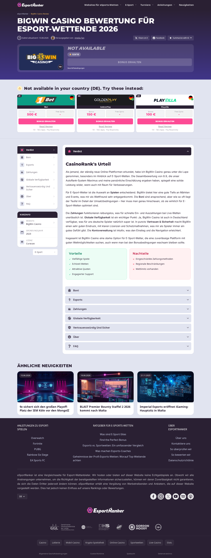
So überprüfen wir (181, 449)
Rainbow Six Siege (37, 454)
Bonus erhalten (129, 62)
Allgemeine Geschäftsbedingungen (53, 553)
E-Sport (129, 4)
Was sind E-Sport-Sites (113, 434)
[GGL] (62, 527)
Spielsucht (131, 553)
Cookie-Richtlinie (97, 553)
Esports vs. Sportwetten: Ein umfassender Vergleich (113, 445)
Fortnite (37, 443)
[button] (128, 151)
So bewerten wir (181, 454)
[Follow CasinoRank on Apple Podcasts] (191, 496)
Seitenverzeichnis (165, 553)
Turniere (145, 4)
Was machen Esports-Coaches (113, 451)
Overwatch (37, 438)
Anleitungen (164, 4)
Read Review (46, 126)
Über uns (181, 438)
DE (20, 496)
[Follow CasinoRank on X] (168, 496)
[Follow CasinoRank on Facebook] (153, 496)
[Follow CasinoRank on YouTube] (176, 496)
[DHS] (104, 527)
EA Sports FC (37, 460)
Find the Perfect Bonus (113, 440)
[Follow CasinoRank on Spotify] (183, 496)
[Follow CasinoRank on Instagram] (161, 496)
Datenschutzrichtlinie (181, 460)
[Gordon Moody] (139, 527)
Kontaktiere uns (181, 443)
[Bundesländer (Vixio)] (87, 527)
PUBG (37, 449)
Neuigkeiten (186, 4)
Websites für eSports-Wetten (101, 4)
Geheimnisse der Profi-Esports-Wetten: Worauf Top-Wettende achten (109, 458)
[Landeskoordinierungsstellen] (119, 527)
